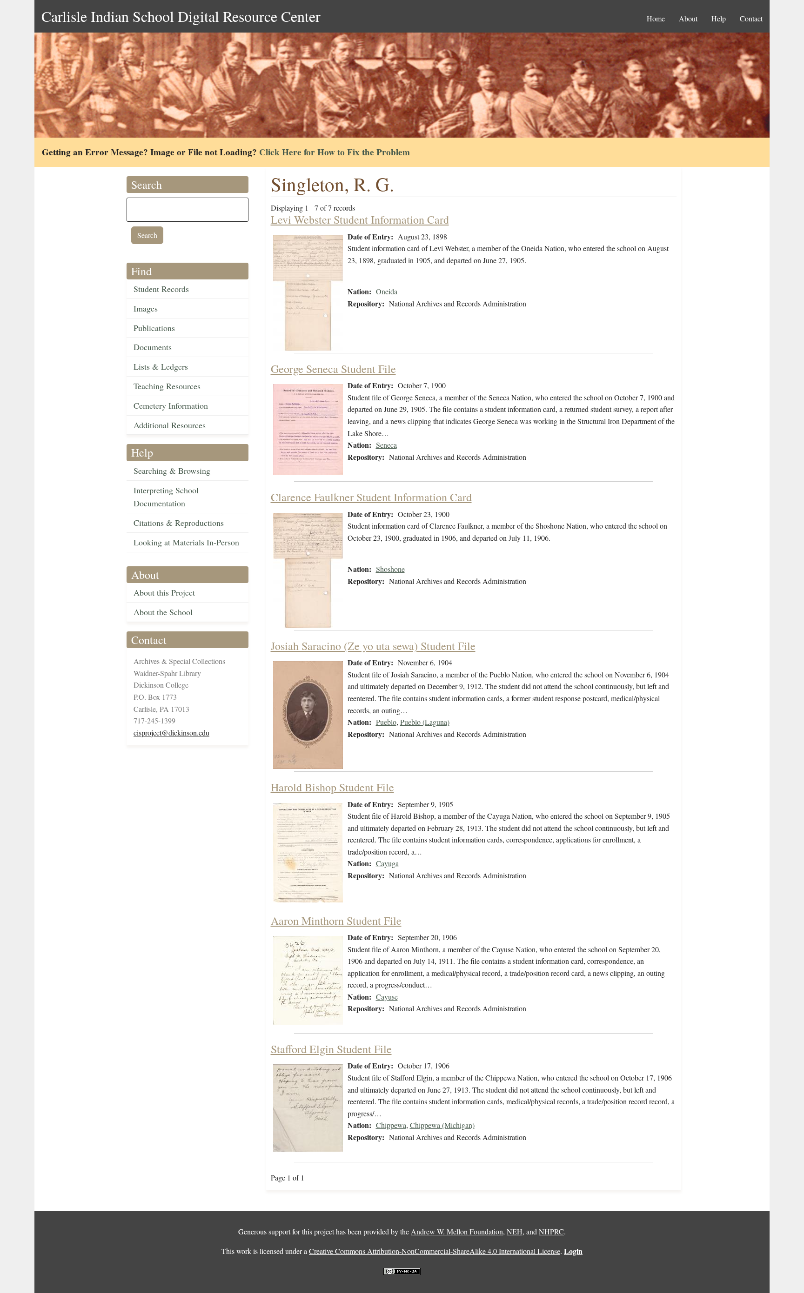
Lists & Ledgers (161, 366)
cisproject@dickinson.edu (171, 732)
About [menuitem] (688, 18)
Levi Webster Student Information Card (360, 219)
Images (146, 308)
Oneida (386, 291)
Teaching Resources (167, 385)
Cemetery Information (171, 405)
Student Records (161, 288)
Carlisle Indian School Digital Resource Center (181, 16)
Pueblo (386, 722)
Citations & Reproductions (179, 522)
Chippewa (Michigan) (442, 1125)
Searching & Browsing (172, 470)
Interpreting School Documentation (166, 496)
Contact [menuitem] (751, 18)
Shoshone (390, 569)
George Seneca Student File (333, 368)
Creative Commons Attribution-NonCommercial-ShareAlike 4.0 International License (434, 1251)
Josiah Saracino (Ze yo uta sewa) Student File (373, 645)
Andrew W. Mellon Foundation (457, 1231)
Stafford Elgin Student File (331, 1048)
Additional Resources (170, 425)
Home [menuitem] (656, 18)
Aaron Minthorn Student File (336, 920)
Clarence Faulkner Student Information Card (371, 497)
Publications (154, 327)
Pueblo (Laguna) (424, 722)
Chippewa (391, 1125)
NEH (515, 1231)
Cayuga (387, 863)
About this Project (164, 592)
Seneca (386, 445)
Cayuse (387, 996)
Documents (153, 346)
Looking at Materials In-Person (186, 542)
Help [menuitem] (718, 18)
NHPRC (551, 1231)
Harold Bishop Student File (332, 787)
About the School (163, 611)
